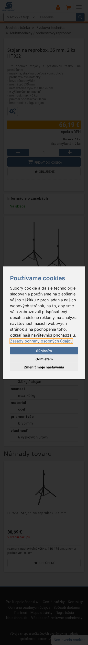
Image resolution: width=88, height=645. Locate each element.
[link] (41, 340)
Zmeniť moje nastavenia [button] (44, 367)
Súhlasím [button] (44, 351)
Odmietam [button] (44, 359)
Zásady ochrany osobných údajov (41, 340)
